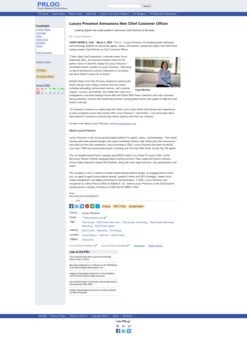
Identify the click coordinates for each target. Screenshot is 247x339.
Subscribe (91, 13)
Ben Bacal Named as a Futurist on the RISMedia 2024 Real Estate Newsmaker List (93, 266)
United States (44, 29)
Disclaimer (139, 245)
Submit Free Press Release (114, 13)
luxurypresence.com (125, 123)
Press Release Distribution (52, 8)
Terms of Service (79, 316)
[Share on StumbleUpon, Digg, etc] (92, 206)
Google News (136, 206)
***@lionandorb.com (92, 217)
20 (50, 92)
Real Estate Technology (135, 222)
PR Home (43, 13)
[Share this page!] (123, 332)
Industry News (43, 62)
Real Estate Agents (105, 226)
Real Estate (88, 222)
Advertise (127, 316)
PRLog (117, 42)
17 (62, 92)
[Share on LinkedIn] (82, 206)
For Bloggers (139, 13)
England (41, 42)
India (39, 36)
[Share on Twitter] (76, 206)
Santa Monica (89, 235)
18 (58, 92)
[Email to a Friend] (97, 206)
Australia (41, 33)
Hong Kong (42, 39)
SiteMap (42, 316)
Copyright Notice (100, 316)
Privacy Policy (58, 316)
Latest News (58, 13)
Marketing (87, 226)
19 (54, 92)
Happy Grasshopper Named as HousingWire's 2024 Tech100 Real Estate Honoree (92, 274)
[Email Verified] (105, 218)
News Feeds (75, 13)
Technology (115, 230)
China (39, 46)
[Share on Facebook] (71, 206)
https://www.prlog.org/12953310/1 (84, 196)
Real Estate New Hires (108, 222)
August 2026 (43, 85)
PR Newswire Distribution (163, 13)
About (115, 316)
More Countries (44, 52)
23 (38, 92)
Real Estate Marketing (161, 222)
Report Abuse (155, 245)
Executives (88, 239)
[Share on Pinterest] (87, 206)
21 (46, 92)
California (103, 235)
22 (42, 92)
